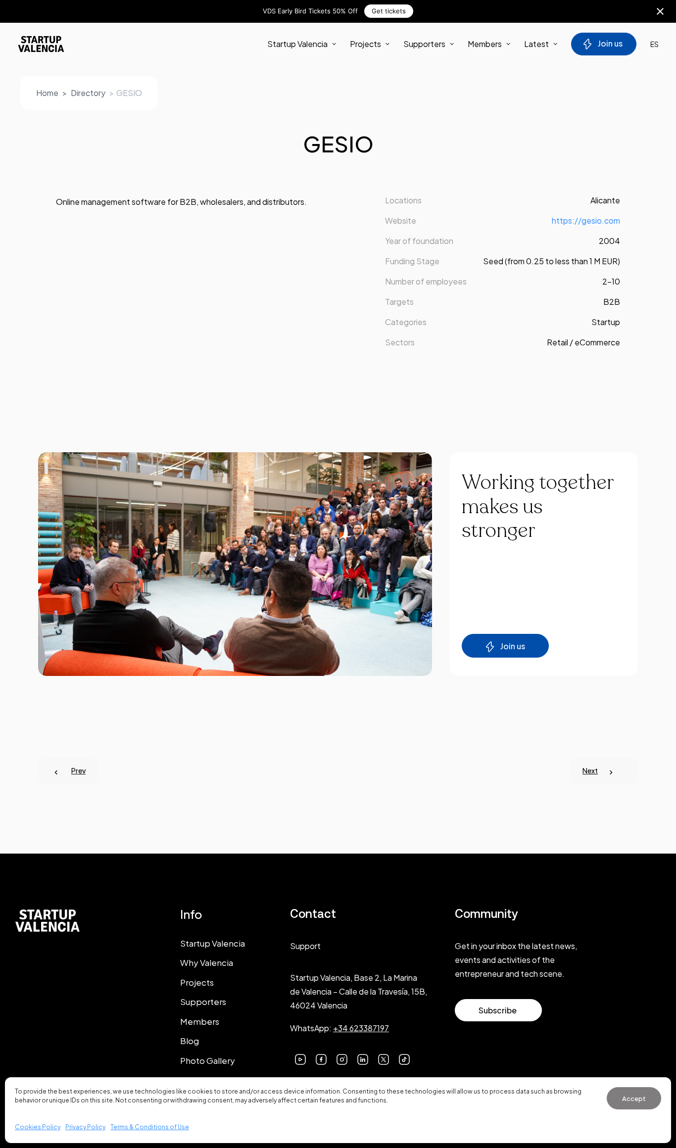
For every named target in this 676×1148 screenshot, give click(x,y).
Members (485, 44)
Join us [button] (512, 646)
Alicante (605, 200)
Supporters (424, 44)
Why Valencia (206, 962)
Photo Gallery (207, 1060)
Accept (634, 1098)
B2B (611, 301)
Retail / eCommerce (583, 342)
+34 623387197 (361, 1028)
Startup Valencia (212, 943)
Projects (365, 44)
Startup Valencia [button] (297, 44)
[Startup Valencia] (41, 44)
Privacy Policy (85, 1127)
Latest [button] (536, 44)
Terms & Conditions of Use (149, 1127)
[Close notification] (660, 11)
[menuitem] (305, 44)
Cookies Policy (37, 1127)
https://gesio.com (586, 220)
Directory (88, 93)
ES (654, 44)
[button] (300, 1058)
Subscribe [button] (498, 1010)
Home (47, 93)
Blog (189, 1040)
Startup (605, 322)
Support (305, 946)
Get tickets (389, 11)
